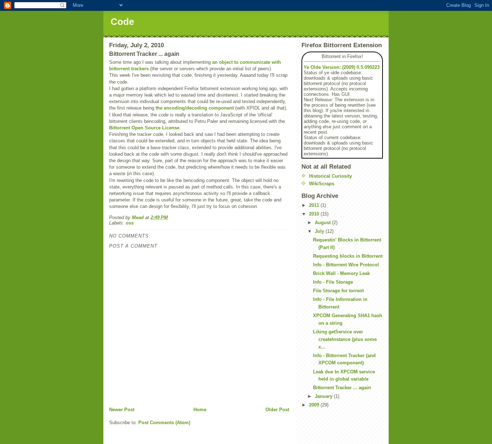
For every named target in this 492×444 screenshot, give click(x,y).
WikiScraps (321, 183)
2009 (315, 405)
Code (122, 21)
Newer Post (121, 409)
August (323, 222)
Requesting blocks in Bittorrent (348, 256)
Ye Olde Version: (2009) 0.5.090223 (342, 67)
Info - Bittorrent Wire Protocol (346, 264)
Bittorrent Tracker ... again (342, 387)
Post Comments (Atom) (164, 422)
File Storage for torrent (338, 290)
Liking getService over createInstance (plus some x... (345, 339)
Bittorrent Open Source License (144, 127)
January (324, 396)
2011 (315, 205)
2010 (315, 214)
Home (199, 409)
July (320, 231)
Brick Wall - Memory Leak (341, 273)
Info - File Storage (333, 282)
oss (130, 223)
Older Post (277, 409)
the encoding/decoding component (195, 108)
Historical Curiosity (330, 176)
